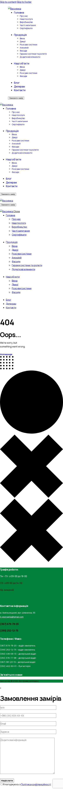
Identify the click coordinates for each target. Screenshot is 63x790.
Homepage (6, 354)
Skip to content (8, 2)
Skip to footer (24, 2)
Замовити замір (16, 98)
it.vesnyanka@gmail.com (12, 616)
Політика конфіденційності (36, 784)
